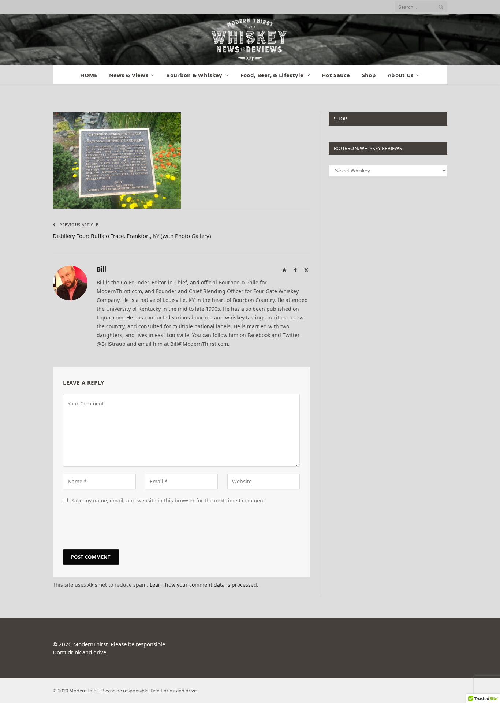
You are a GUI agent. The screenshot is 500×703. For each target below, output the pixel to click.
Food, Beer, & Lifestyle (272, 75)
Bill (101, 269)
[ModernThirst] (250, 39)
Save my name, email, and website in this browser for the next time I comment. (168, 500)
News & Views (129, 75)
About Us (400, 75)
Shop (369, 75)
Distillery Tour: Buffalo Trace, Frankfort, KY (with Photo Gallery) (132, 235)
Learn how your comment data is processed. (204, 584)
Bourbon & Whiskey (194, 75)
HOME (88, 75)
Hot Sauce (336, 75)
